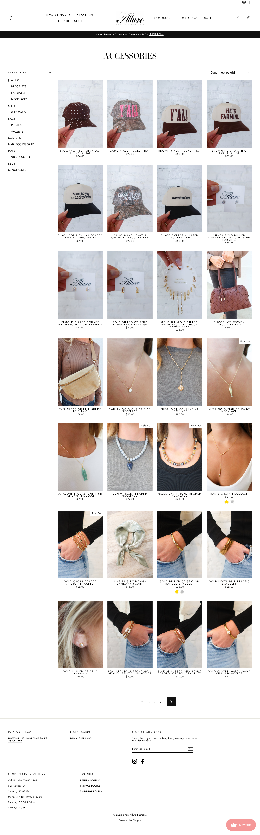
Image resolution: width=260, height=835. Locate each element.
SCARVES (14, 138)
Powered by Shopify (130, 820)
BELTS (12, 164)
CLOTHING (85, 15)
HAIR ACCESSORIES (21, 144)
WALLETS (17, 131)
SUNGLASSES (17, 170)
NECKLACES (19, 99)
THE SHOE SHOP (70, 21)
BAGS (12, 119)
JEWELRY (14, 80)
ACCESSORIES (164, 18)
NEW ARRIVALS (58, 15)
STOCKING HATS (22, 157)
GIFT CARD (18, 112)
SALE (208, 18)
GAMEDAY (190, 18)
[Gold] (227, 502)
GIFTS (12, 106)
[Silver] (232, 502)
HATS (11, 151)
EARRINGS (18, 93)
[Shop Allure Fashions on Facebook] (142, 761)
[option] (130, 34)
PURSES (16, 125)
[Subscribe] (190, 749)
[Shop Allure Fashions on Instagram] (134, 761)
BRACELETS (18, 86)
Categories (17, 72)
